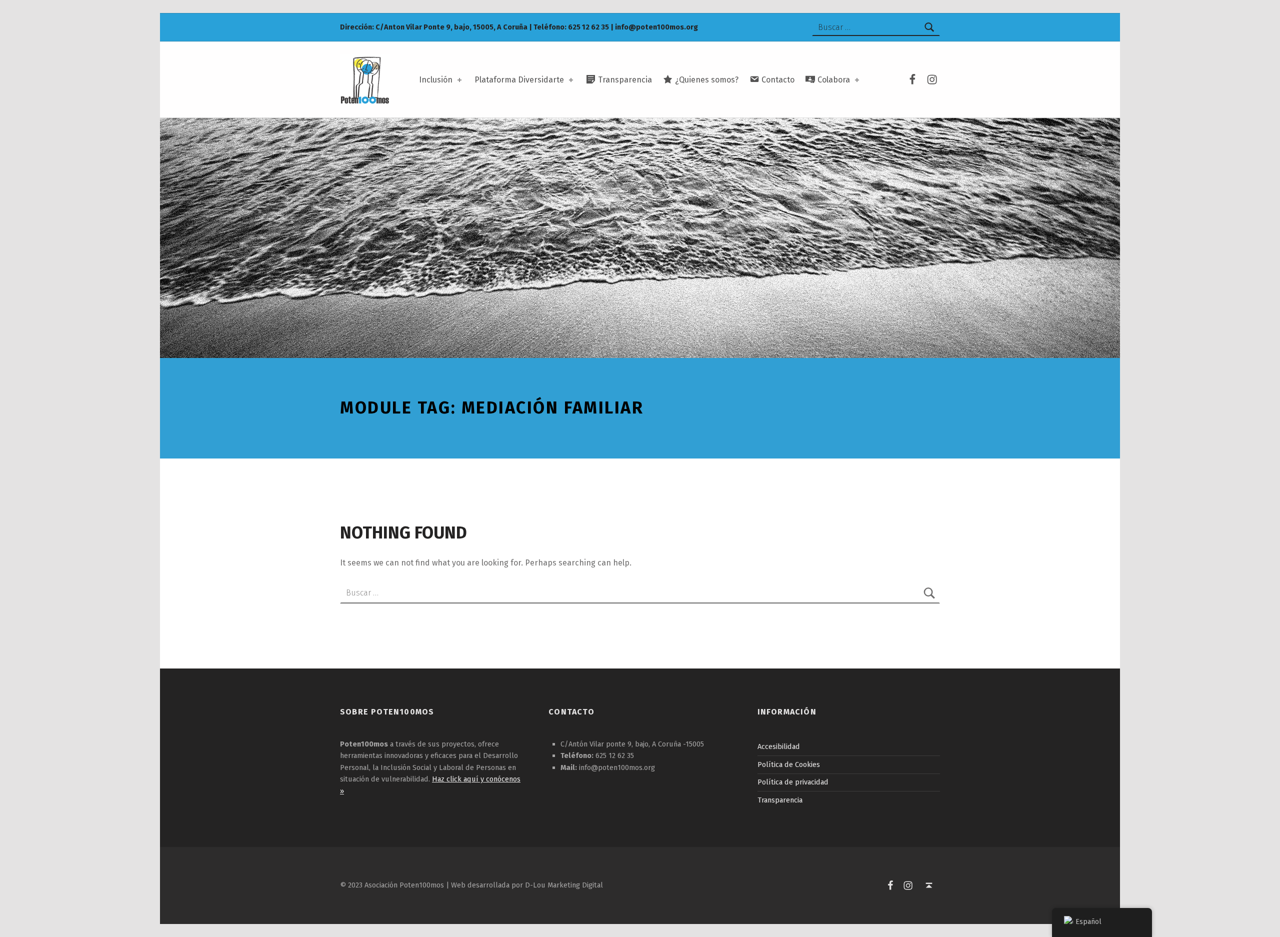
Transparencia (780, 800)
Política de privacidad (793, 782)
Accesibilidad (779, 746)
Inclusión (435, 79)
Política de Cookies (789, 764)
